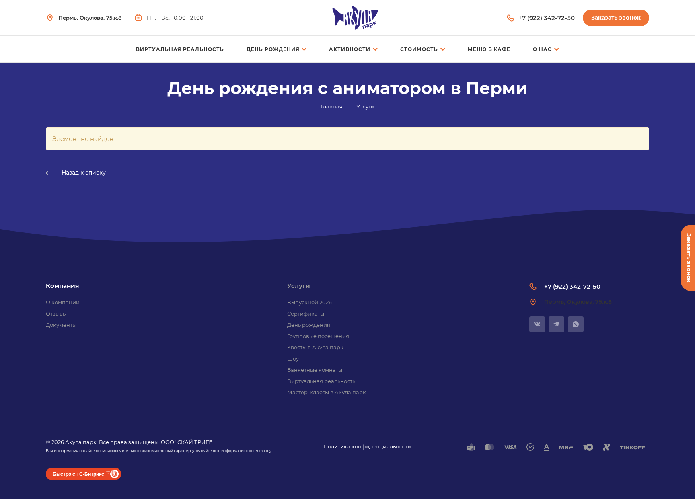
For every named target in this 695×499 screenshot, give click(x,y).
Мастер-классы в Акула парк (326, 392)
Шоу (293, 358)
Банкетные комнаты (314, 370)
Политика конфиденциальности (367, 446)
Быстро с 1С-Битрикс (78, 473)
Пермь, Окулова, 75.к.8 (89, 17)
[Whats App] (576, 324)
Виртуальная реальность (321, 381)
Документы (61, 325)
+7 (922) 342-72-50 (546, 18)
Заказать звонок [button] (616, 17)
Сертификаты (305, 313)
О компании (63, 302)
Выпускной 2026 (309, 302)
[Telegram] (556, 324)
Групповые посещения (318, 336)
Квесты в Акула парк (315, 347)
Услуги (298, 285)
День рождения (308, 325)
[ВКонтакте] (537, 324)
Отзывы (56, 313)
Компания (62, 285)
